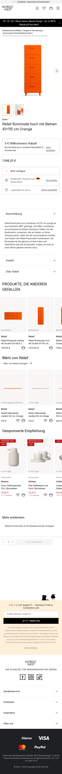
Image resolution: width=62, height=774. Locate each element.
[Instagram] (31, 676)
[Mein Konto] (37, 8)
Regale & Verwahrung (33, 30)
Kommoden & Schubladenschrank (17, 33)
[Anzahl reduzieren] (4, 542)
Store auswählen (49, 190)
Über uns (8, 723)
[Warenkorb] (51, 8)
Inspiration (9, 712)
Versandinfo (51, 180)
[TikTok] (39, 676)
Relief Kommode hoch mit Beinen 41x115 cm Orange (25, 36)
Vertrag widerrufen (31, 648)
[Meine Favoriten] (44, 8)
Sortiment (9, 702)
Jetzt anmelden (50, 149)
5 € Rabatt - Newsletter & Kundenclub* (33, 1)
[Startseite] (7, 8)
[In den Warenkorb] (23, 347)
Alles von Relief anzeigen (15, 363)
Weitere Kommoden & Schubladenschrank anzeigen (29, 526)
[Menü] (58, 8)
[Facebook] (22, 676)
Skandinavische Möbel (12, 30)
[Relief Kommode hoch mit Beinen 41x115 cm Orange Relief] (31, 70)
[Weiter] (57, 71)
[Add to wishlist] (18, 420)
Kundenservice (12, 691)
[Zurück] (5, 71)
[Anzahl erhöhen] (13, 542)
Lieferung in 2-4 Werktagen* (33, 3)
